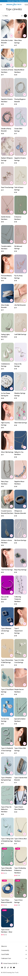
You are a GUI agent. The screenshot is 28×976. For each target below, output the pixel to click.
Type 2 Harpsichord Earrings (18, 630)
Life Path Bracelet (20, 305)
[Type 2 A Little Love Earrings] (20, 648)
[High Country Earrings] (7, 411)
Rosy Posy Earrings (20, 570)
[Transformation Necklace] (7, 234)
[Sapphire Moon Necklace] (20, 469)
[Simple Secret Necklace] (20, 677)
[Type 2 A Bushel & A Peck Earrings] (7, 736)
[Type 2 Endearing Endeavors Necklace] (20, 856)
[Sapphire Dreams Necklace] (7, 87)
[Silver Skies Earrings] (20, 28)
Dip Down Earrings (20, 540)
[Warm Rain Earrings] (20, 411)
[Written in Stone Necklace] (7, 528)
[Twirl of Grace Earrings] (20, 175)
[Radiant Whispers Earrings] (7, 146)
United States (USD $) (10, 963)
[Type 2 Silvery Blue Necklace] (20, 827)
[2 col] (25, 15)
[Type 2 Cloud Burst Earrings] (7, 677)
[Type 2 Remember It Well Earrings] (7, 648)
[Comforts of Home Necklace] (7, 58)
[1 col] (21, 15)
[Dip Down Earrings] (20, 528)
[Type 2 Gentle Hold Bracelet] (20, 765)
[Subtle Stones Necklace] (7, 205)
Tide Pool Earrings (7, 570)
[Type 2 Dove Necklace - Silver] (7, 917)
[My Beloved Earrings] (20, 234)
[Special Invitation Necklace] (20, 707)
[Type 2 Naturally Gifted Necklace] (7, 856)
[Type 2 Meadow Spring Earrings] (7, 765)
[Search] (25, 4)
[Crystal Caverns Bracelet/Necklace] (7, 499)
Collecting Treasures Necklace (17, 599)
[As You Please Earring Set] (7, 381)
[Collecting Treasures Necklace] (20, 585)
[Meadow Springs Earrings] (20, 381)
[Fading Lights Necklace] (7, 322)
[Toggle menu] (1, 4)
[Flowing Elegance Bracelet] (20, 87)
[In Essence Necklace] (20, 205)
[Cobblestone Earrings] (7, 352)
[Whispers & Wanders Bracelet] (20, 499)
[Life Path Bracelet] (20, 293)
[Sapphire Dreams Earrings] (20, 146)
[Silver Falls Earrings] (7, 440)
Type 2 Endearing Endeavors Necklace (20, 870)
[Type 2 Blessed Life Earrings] (7, 616)
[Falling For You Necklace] (20, 440)
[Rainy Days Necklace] (7, 469)
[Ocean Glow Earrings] (20, 116)
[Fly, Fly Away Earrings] (20, 263)
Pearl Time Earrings (7, 187)
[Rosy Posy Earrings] (20, 558)
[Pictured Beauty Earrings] (7, 263)
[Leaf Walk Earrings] (20, 322)
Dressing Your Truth (12, 972)
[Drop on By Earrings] (20, 352)
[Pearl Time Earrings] (7, 175)
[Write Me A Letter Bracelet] (7, 28)
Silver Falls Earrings (7, 452)
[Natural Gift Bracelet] (7, 585)
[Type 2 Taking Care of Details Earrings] (7, 827)
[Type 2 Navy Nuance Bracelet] (7, 888)
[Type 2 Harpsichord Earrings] (20, 616)
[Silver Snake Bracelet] (7, 293)
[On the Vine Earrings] (7, 707)
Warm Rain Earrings (20, 423)
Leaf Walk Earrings (20, 334)
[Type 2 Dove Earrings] (20, 888)
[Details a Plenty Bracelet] (7, 116)
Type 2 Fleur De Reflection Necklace (6, 809)
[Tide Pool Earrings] (7, 558)
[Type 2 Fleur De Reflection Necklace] (7, 795)
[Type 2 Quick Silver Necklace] (20, 795)
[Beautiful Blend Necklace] (20, 58)
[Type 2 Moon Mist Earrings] (20, 736)
